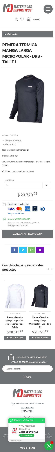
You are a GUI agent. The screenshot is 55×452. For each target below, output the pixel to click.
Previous (6, 99)
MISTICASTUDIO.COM (16, 440)
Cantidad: (9, 180)
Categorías (12, 34)
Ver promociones (16, 213)
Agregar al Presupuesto (27, 233)
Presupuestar (28, 448)
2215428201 (27, 411)
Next (48, 99)
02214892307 (27, 407)
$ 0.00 (36, 19)
